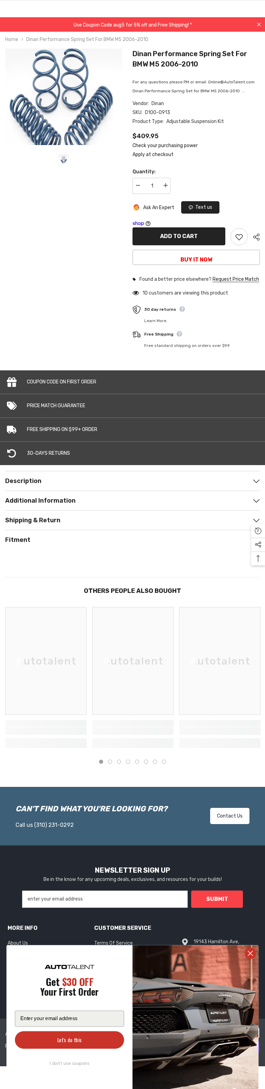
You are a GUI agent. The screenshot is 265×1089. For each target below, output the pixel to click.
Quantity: (144, 172)
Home (11, 39)
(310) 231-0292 (54, 825)
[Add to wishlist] (239, 236)
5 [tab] (137, 762)
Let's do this (69, 1040)
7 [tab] (155, 762)
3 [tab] (119, 762)
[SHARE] (254, 237)
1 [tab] (101, 762)
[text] (69, 988)
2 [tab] (110, 762)
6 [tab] (146, 762)
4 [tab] (128, 762)
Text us (203, 207)
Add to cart (179, 236)
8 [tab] (164, 762)
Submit (217, 899)
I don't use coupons (69, 1063)
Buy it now (196, 259)
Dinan (157, 103)
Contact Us (230, 816)
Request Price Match (236, 279)
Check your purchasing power (165, 145)
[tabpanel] (45, 679)
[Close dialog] (250, 953)
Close (259, 24)
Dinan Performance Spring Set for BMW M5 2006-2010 (189, 59)
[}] (63, 97)
